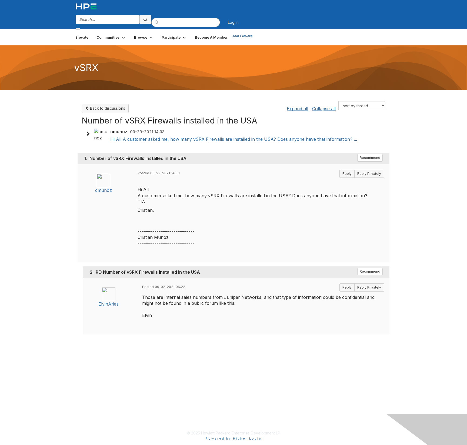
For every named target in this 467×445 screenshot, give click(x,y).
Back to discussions (107, 108)
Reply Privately (369, 174)
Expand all (297, 108)
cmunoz (103, 190)
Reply (347, 174)
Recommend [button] (370, 158)
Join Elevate (242, 36)
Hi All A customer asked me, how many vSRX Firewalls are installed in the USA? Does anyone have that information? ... (233, 139)
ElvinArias (108, 304)
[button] (111, 37)
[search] (145, 19)
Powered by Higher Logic (234, 438)
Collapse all (324, 108)
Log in (233, 22)
